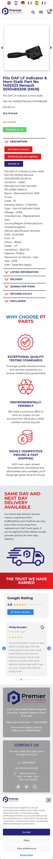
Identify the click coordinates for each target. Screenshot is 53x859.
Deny (26, 840)
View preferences (26, 848)
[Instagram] (34, 786)
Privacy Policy (26, 855)
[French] (44, 2)
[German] (23, 2)
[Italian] (30, 2)
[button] (48, 800)
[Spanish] (37, 2)
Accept (26, 832)
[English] (9, 2)
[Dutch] (16, 2)
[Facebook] (18, 786)
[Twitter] (26, 786)
